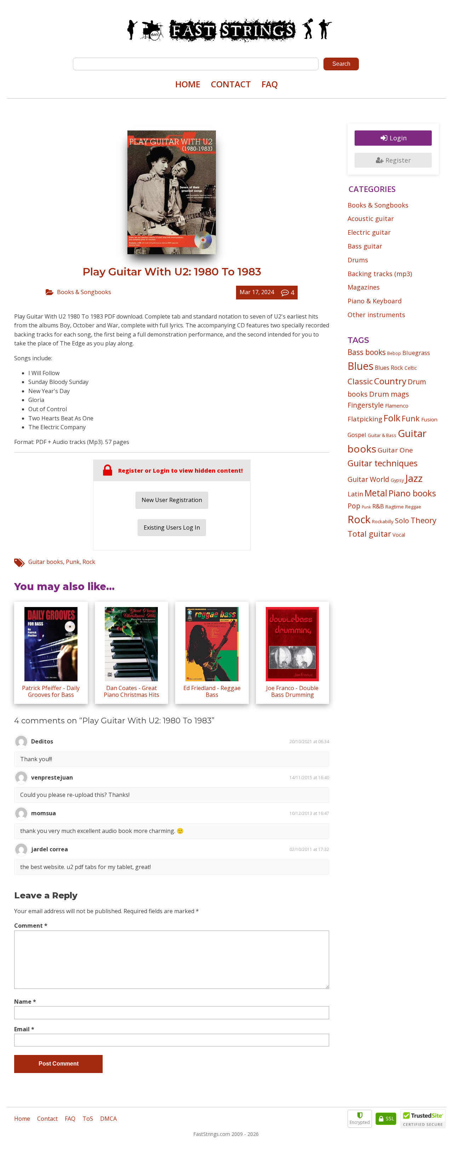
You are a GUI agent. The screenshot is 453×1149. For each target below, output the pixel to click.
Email (24, 1029)
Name (25, 1001)
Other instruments (376, 314)
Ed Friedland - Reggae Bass (212, 691)
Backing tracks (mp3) (380, 273)
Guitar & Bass (382, 435)
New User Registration (172, 500)
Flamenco (396, 405)
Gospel (357, 435)
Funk (411, 418)
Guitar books (45, 562)
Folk (392, 418)
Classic (360, 381)
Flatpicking (365, 418)
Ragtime (394, 506)
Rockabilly (383, 521)
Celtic (411, 367)
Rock (88, 562)
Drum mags (389, 394)
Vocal (398, 534)
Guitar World (368, 479)
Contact (231, 84)
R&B (378, 506)
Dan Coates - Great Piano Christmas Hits (131, 691)
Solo (402, 520)
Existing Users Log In (172, 527)
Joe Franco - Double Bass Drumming (292, 691)
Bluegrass (416, 353)
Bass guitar (365, 246)
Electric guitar (369, 232)
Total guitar (369, 534)
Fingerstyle (366, 405)
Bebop (394, 353)
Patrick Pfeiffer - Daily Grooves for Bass (51, 691)
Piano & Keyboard (375, 301)
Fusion (429, 419)
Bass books (367, 352)
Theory (423, 520)
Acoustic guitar (371, 218)
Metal (376, 493)
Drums (358, 260)
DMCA (108, 1118)
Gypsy (397, 480)
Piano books (412, 493)
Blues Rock (389, 368)
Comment (30, 925)
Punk (73, 562)
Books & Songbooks (84, 292)
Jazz (414, 478)
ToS (87, 1118)
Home (187, 84)
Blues (360, 366)
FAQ (270, 84)
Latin (355, 493)
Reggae (413, 506)
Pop (354, 506)
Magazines (364, 287)
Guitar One (395, 450)
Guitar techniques (383, 463)
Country (390, 381)
